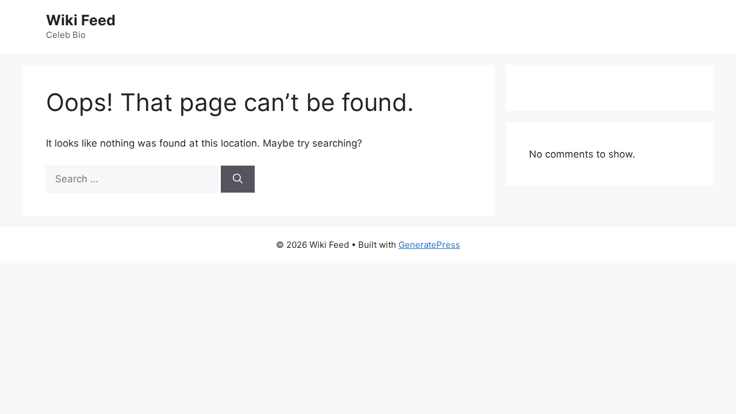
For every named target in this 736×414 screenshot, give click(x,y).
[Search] (238, 179)
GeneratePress (429, 244)
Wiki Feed (81, 20)
